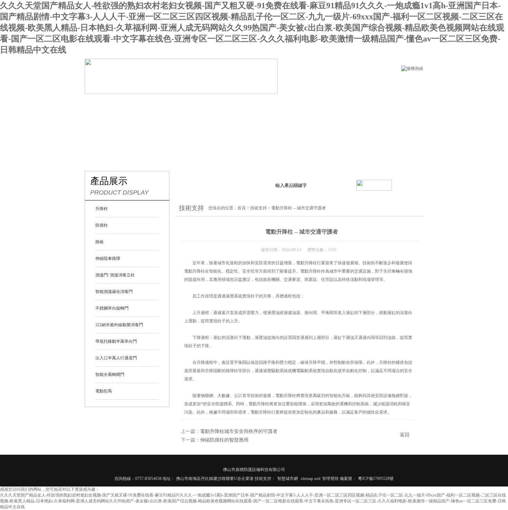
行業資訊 (259, 104)
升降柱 (101, 208)
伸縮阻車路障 (107, 258)
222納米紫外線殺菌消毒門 (119, 324)
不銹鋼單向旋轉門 (112, 308)
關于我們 (142, 104)
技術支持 (297, 104)
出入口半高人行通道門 (116, 358)
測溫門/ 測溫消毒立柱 (115, 275)
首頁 (241, 208)
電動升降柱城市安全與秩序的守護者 (238, 431)
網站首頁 (104, 104)
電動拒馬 (103, 391)
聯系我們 (375, 104)
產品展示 (181, 104)
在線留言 (336, 104)
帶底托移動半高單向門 (116, 341)
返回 (405, 434)
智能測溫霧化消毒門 (114, 291)
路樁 (99, 241)
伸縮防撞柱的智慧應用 (224, 440)
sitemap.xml (310, 478)
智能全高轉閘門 (109, 374)
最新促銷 (220, 104)
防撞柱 (101, 225)
